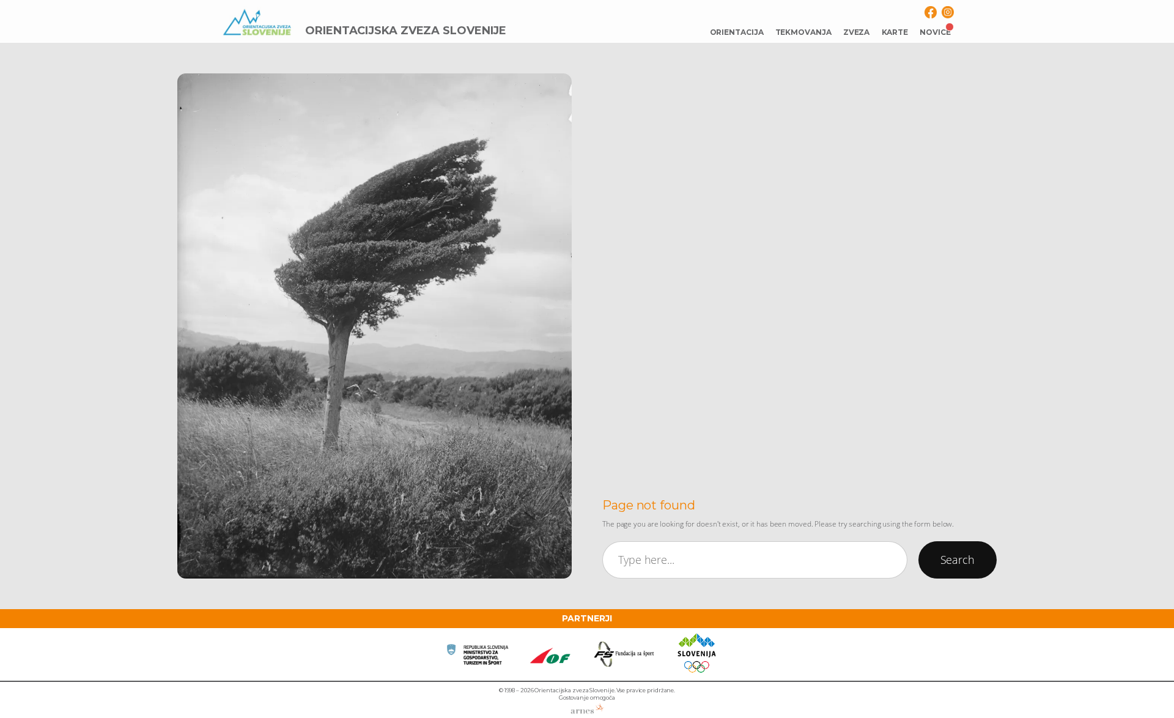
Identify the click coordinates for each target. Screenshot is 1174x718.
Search (957, 559)
